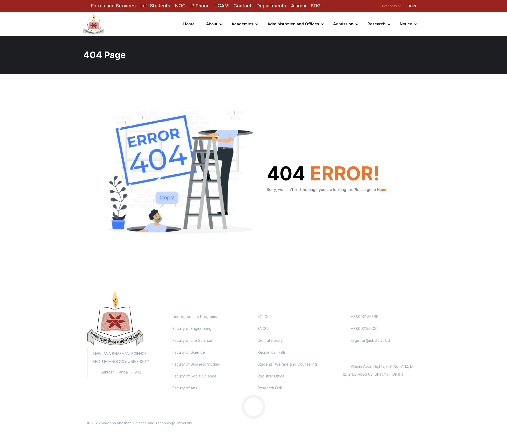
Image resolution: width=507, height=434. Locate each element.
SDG (316, 5)
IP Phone (200, 5)
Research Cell (269, 388)
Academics (242, 23)
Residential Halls (271, 352)
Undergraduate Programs (194, 316)
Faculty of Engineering (192, 328)
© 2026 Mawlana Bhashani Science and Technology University (139, 423)
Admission (343, 23)
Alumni (298, 5)
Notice (406, 23)
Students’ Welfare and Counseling (287, 364)
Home (189, 23)
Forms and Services (113, 5)
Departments (271, 5)
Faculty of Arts (184, 388)
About (211, 23)
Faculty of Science (188, 352)
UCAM (221, 5)
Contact (242, 5)
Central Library (270, 340)
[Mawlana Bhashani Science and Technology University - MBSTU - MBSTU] (108, 24)
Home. (382, 189)
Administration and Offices (293, 23)
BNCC (262, 328)
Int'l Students (155, 5)
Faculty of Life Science (192, 340)
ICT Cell (264, 316)
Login (411, 6)
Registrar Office (271, 376)
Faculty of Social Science (194, 376)
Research (377, 23)
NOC (180, 5)
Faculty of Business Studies (196, 364)
